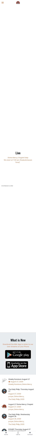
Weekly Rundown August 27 (19, 379)
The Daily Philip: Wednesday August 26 (19, 415)
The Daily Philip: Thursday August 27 (21, 390)
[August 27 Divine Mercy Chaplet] (4, 406)
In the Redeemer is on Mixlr (7, 185)
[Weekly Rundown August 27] (4, 381)
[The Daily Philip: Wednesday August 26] (4, 416)
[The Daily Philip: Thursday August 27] (4, 391)
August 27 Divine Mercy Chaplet (20, 404)
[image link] (18, 2)
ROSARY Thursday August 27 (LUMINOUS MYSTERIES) (19, 430)
